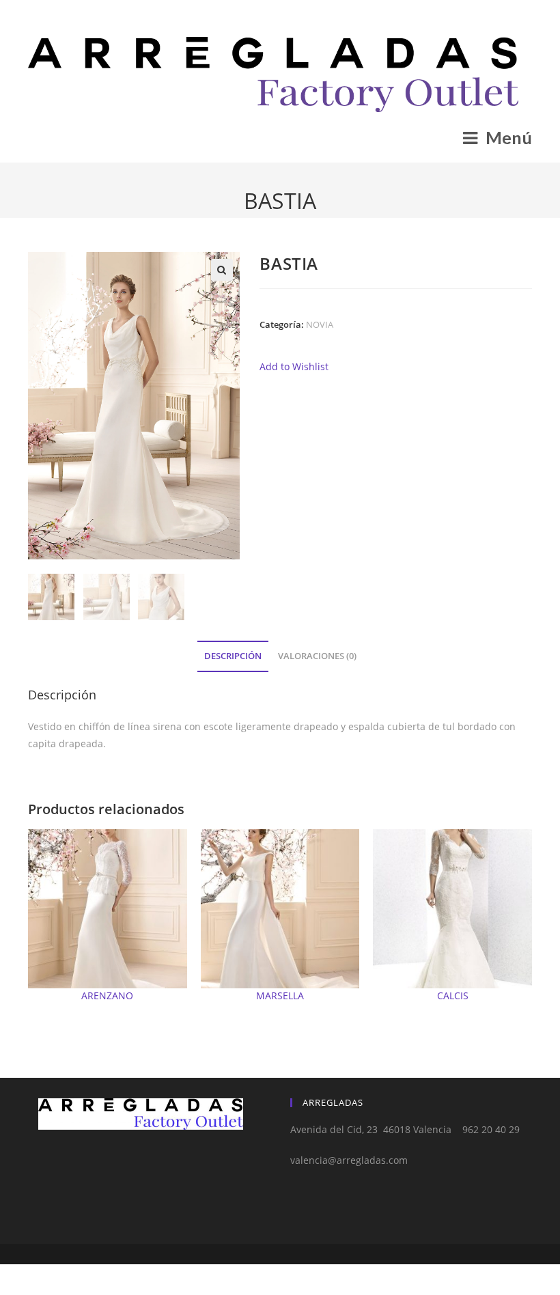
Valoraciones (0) (317, 656)
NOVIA (319, 324)
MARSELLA (280, 995)
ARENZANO (107, 995)
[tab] (232, 656)
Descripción (233, 656)
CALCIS (452, 995)
